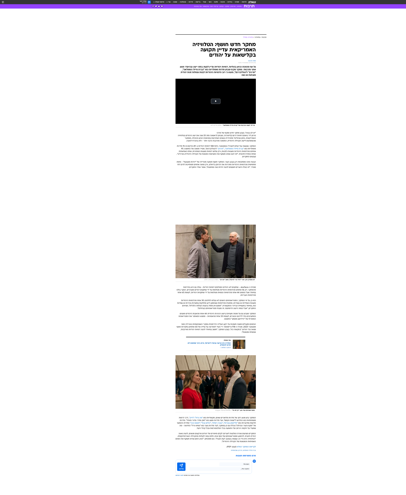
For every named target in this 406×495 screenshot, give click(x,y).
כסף (210, 2)
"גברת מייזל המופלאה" (234, 149)
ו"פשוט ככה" (195, 423)
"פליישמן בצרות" (231, 423)
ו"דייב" (191, 418)
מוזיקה (227, 6)
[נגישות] (3, 2)
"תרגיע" (220, 149)
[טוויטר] (156, 6)
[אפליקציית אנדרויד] (162, 6)
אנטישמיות (234, 450)
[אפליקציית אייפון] (159, 6)
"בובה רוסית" (217, 423)
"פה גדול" (199, 418)
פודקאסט (206, 6)
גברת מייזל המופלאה (249, 450)
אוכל (204, 2)
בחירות (229, 2)
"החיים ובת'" (206, 423)
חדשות (244, 2)
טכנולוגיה (183, 2)
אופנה (175, 2)
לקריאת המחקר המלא (246, 447)
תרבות (222, 2)
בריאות (198, 2)
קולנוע (221, 6)
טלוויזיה (239, 6)
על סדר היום (214, 6)
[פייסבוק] (153, 6)
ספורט (237, 2)
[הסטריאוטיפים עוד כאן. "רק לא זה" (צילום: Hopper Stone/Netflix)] (216, 383)
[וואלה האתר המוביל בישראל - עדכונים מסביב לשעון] (252, 2)
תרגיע (240, 450)
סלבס (216, 2)
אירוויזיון (232, 6)
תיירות (191, 2)
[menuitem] (243, 2)
